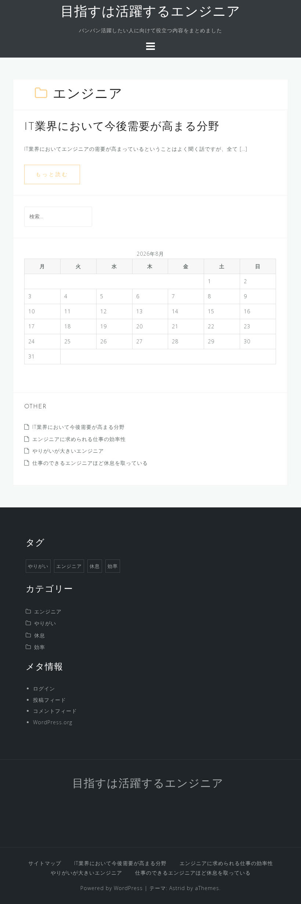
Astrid (177, 888)
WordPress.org (52, 722)
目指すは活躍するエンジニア (150, 12)
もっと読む (52, 174)
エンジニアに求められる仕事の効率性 (79, 438)
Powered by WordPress (111, 888)
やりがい (38, 566)
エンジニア (69, 566)
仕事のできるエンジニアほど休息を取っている (90, 462)
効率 (113, 566)
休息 (95, 566)
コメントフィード (55, 710)
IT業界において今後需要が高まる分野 (122, 127)
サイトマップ (44, 863)
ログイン (44, 688)
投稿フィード (49, 699)
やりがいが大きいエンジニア (68, 450)
